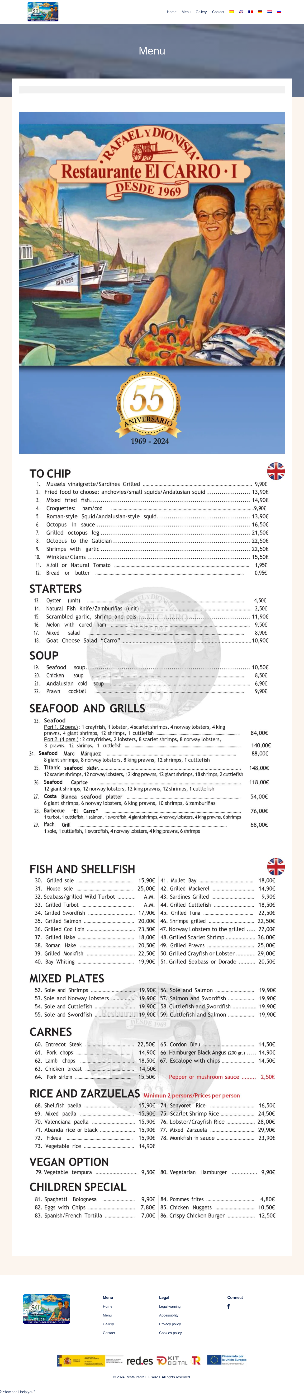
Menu (186, 12)
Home (171, 12)
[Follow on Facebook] (228, 1306)
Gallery (201, 12)
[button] (17, 1392)
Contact (218, 12)
